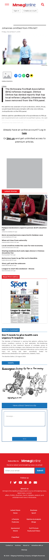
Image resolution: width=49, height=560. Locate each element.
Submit (40, 470)
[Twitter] (16, 482)
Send (24, 438)
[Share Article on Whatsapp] (23, 75)
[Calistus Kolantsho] (7, 75)
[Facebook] (11, 482)
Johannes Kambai (7, 231)
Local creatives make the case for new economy (22, 245)
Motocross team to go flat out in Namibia (19, 258)
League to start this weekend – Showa (18, 269)
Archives (18, 545)
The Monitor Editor (8, 356)
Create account (30, 11)
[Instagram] (26, 482)
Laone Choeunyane (8, 247)
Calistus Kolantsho (7, 81)
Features (15, 522)
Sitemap (24, 550)
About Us (26, 545)
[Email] (36, 482)
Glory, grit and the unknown (13, 263)
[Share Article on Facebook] (15, 75)
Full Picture (33, 528)
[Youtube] (21, 482)
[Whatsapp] (31, 482)
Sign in (16, 11)
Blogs (34, 522)
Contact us (9, 545)
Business (33, 510)
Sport (7, 23)
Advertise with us (37, 545)
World (15, 531)
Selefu (11, 363)
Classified (15, 537)
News (15, 513)
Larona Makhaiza (7, 237)
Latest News (15, 510)
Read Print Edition (11, 277)
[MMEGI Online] (24, 5)
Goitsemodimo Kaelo (8, 242)
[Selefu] (24, 383)
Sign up (11, 139)
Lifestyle (15, 519)
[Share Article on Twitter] (19, 75)
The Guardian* (6, 255)
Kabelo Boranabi (6, 260)
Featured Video (33, 531)
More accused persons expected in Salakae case (22, 235)
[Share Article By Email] (27, 75)
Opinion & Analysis (34, 519)
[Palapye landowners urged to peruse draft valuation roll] (24, 210)
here (24, 133)
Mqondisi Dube (6, 270)
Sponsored (15, 528)
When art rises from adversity (14, 240)
